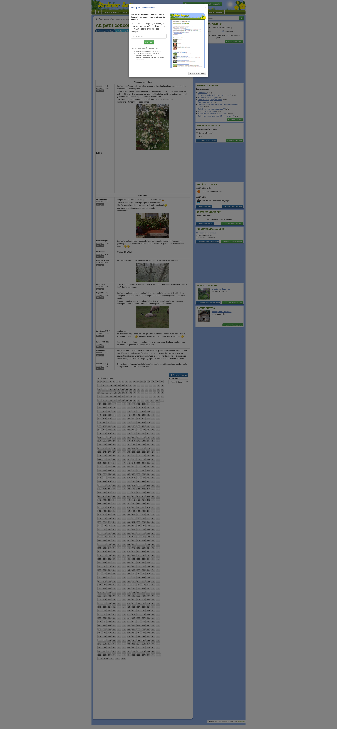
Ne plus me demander (197, 73)
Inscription (149, 42)
